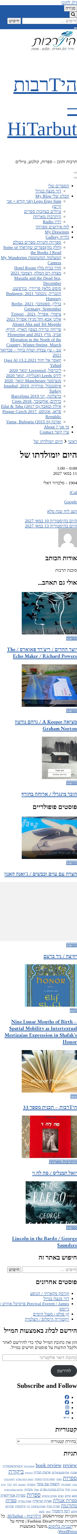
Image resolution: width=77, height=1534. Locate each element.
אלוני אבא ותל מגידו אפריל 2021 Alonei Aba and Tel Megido (34, 322)
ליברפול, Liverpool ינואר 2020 (35, 370)
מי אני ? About (56, 426)
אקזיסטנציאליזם (60, 1472)
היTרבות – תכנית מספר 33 (50, 1107)
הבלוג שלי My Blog (52, 196)
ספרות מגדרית (24, 1501)
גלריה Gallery (57, 237)
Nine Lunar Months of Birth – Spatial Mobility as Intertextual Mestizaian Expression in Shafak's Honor (41, 1031)
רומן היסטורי (61, 1511)
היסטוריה (31, 1484)
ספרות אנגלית (65, 1500)
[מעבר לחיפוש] (73, 14)
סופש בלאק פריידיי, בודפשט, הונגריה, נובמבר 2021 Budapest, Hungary (33, 293)
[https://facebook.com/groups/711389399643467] (67, 1402)
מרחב (68, 1495)
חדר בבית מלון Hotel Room (37, 267)
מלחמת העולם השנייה (13, 1489)
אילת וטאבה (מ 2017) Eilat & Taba (31, 406)
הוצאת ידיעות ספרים (24, 1479)
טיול (67, 1489)
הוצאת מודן (66, 1484)
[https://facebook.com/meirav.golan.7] (67, 1397)
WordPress (67, 1531)
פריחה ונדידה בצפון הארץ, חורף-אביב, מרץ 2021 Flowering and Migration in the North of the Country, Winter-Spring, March (33, 337)
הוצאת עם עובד (48, 1484)
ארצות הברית (42, 1472)
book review (49, 1465)
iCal (73, 492)
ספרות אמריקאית (13, 1495)
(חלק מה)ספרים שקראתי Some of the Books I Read (32, 250)
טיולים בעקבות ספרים (42, 211)
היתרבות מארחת (47, 216)
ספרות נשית (53, 1506)
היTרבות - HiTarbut (24, 1515)
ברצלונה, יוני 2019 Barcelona (36, 396)
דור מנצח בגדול (48, 190)
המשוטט (22, 1484)
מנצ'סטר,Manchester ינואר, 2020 (32, 380)
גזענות (59, 1479)
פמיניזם (9, 1506)
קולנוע (74, 1511)
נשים (61, 1495)
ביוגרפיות (29, 1472)
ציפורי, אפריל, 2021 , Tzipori (36, 313)
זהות (15, 1484)
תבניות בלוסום (60, 1526)
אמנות (73, 1472)
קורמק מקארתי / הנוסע (49, 1293)
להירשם (64, 1370)
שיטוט (42, 1511)
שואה (48, 1512)
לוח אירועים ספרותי (52, 226)
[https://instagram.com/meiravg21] (67, 1407)
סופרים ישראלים (49, 1496)
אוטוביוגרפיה (29, 1466)
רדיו (73, 1096)
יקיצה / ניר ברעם (60, 956)
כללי (73, 1010)
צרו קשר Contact (54, 431)
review (70, 1465)
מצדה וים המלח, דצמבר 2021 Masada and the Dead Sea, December (36, 278)
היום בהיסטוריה (51, 520)
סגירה (70, 8)
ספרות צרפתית (38, 1506)
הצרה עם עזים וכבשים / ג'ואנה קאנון (40, 873)
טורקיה (74, 1489)
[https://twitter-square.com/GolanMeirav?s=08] (67, 1412)
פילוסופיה (20, 1506)
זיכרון (9, 1484)
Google (70, 501)
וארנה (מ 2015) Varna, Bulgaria (33, 421)
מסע (74, 1495)
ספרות (71, 638)
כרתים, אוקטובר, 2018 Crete (36, 401)
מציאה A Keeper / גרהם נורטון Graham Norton (46, 725)
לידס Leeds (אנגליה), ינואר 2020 (33, 375)
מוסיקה (28, 1489)
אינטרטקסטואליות (13, 1466)
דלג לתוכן (69, 2)
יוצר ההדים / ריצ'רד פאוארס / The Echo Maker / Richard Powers (42, 652)
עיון (28, 1506)
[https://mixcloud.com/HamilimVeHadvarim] (66, 1417)
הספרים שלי (58, 185)
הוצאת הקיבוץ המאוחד (45, 1479)
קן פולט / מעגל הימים (51, 1313)
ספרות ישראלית (42, 1501)
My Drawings (57, 231)
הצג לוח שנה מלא (62, 511)
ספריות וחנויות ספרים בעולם (37, 242)
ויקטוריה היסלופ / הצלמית (47, 1319)
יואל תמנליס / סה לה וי (54, 1172)
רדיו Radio (52, 221)
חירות (3, 1484)
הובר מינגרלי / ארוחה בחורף (49, 793)
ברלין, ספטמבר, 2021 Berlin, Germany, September (36, 306)
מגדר (36, 1489)
